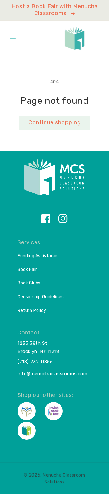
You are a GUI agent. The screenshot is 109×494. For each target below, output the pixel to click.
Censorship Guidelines (41, 296)
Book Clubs (29, 283)
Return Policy (32, 310)
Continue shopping (54, 122)
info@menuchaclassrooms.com (53, 373)
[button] (13, 38)
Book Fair (27, 269)
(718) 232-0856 (35, 361)
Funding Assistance (38, 255)
